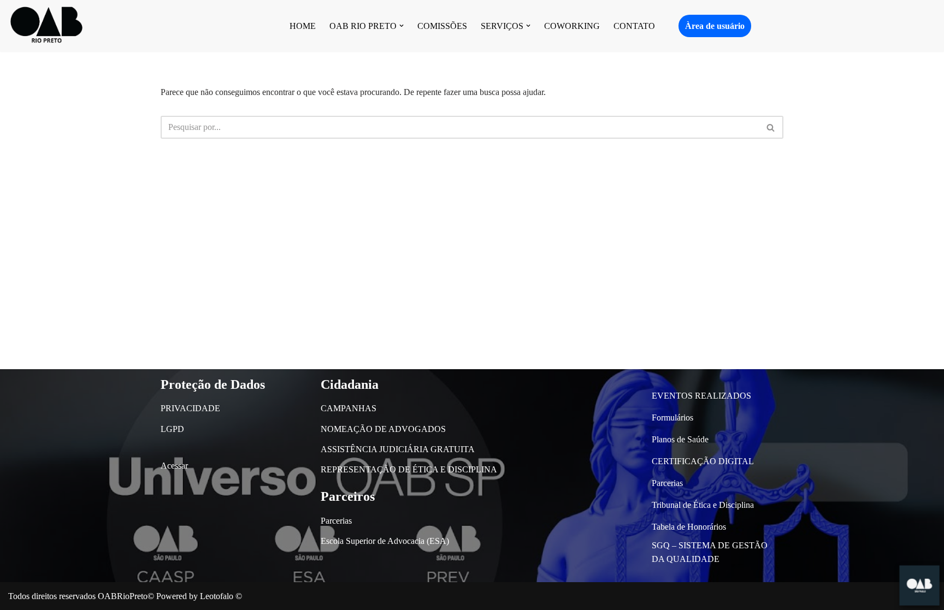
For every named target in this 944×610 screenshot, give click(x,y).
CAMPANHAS (348, 408)
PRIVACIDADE (190, 408)
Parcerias (336, 520)
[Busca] (771, 127)
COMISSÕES (442, 26)
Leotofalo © (221, 596)
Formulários (672, 417)
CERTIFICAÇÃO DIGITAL (703, 461)
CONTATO (634, 26)
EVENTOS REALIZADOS (701, 395)
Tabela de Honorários (689, 526)
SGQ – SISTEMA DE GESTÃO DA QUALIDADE (710, 552)
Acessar (174, 465)
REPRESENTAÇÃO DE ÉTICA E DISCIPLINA (409, 469)
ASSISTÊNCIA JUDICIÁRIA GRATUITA (398, 449)
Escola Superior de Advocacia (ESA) (385, 541)
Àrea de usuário (715, 26)
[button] (401, 25)
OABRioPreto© (126, 596)
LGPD (172, 429)
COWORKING (572, 26)
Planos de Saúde (680, 439)
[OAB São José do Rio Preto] (46, 26)
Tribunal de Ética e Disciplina (703, 505)
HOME (303, 26)
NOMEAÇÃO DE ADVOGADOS (383, 429)
